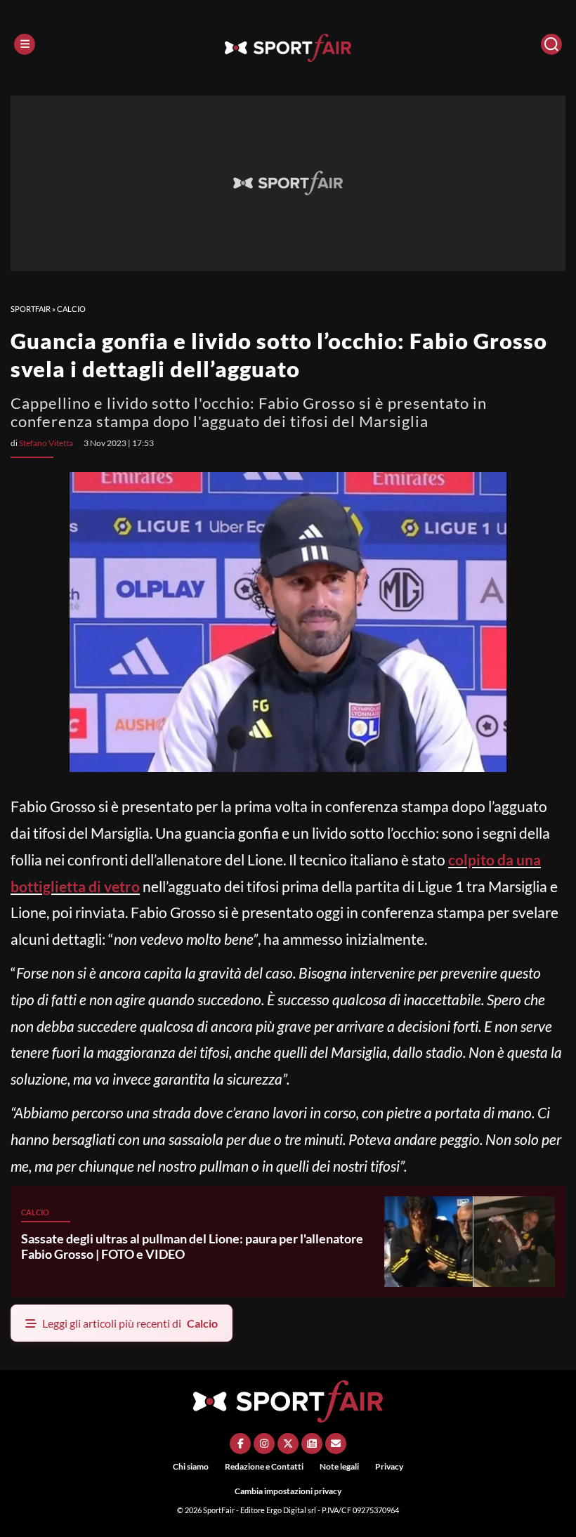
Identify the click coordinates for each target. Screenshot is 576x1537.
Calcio (71, 308)
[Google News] (311, 1443)
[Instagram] (264, 1443)
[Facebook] (240, 1443)
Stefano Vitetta (46, 443)
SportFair (31, 308)
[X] (288, 1443)
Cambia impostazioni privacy (288, 1491)
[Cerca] (551, 44)
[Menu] (24, 44)
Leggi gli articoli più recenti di (130, 1323)
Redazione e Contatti (264, 1466)
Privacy (389, 1466)
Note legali (339, 1466)
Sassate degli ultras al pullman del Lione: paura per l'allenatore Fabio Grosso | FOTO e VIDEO (192, 1246)
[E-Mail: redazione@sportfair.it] (335, 1443)
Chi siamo (191, 1466)
